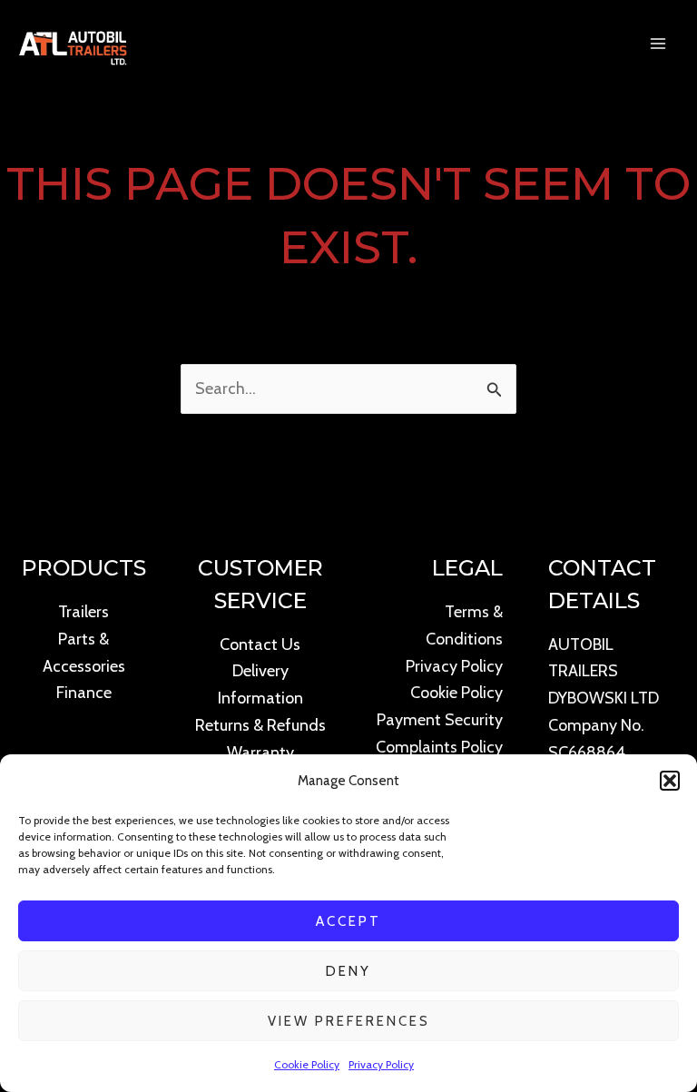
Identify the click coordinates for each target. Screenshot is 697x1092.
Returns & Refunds (260, 725)
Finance (84, 693)
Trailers (83, 612)
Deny (348, 971)
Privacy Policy (381, 1064)
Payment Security (440, 720)
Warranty (260, 752)
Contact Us (260, 644)
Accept (348, 921)
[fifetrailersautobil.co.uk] (72, 43)
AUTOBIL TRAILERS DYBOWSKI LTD (603, 671)
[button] (670, 781)
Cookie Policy (306, 1064)
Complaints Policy (439, 747)
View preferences (349, 1021)
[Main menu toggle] (658, 43)
